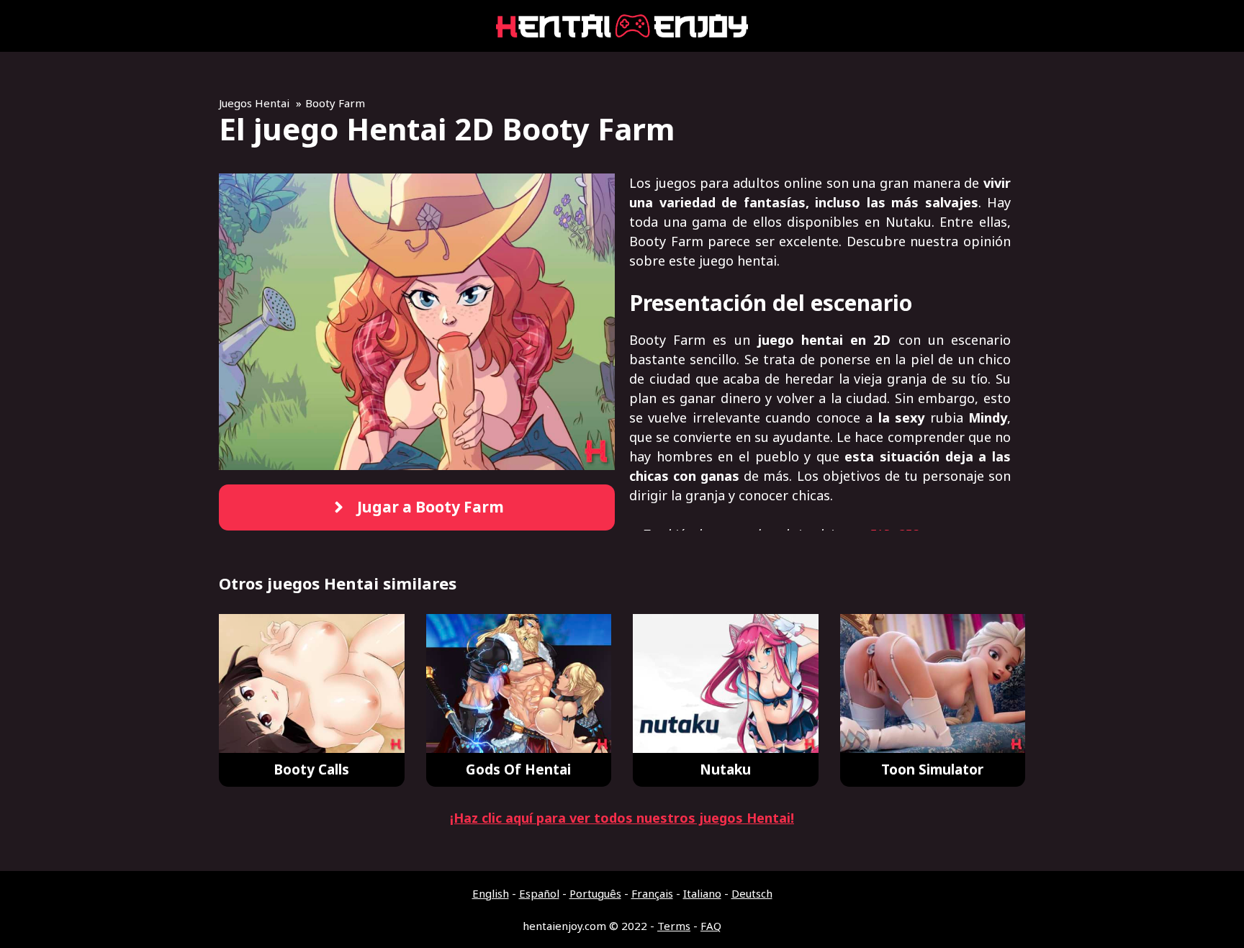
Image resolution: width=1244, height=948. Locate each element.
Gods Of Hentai (518, 769)
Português (595, 893)
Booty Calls (311, 769)
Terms (673, 925)
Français (652, 893)
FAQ (710, 925)
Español (539, 893)
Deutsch (751, 893)
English (490, 893)
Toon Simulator (932, 769)
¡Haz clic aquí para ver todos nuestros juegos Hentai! (622, 817)
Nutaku (725, 769)
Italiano (702, 893)
